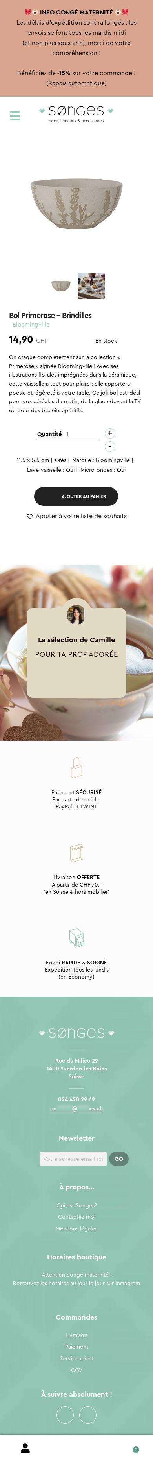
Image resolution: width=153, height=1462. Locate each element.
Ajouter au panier (84, 496)
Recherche (76, 1448)
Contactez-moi (76, 1217)
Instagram (88, 1415)
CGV (76, 1370)
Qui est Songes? (76, 1206)
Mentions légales (76, 1229)
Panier (127, 1447)
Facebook (65, 1415)
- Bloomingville (29, 325)
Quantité (49, 434)
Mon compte (25, 1448)
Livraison (76, 1335)
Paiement (76, 1347)
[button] (76, 517)
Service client (77, 1358)
